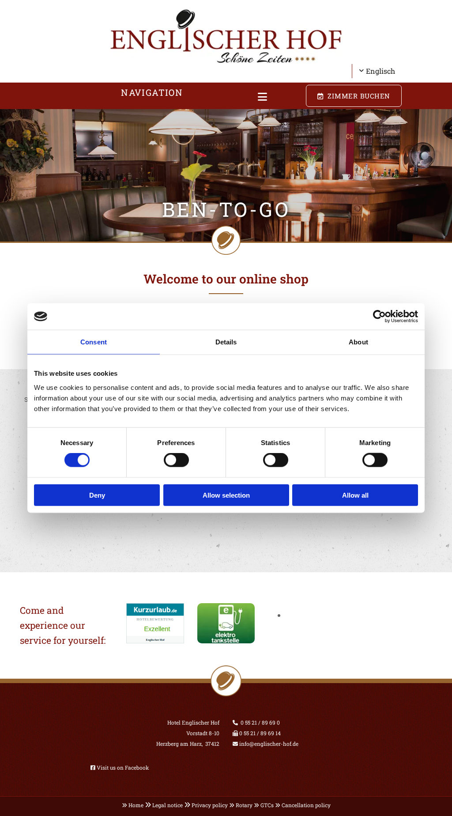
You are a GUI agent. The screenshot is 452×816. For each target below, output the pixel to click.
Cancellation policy (306, 804)
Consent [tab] (93, 342)
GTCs (267, 804)
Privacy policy (210, 804)
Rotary (244, 804)
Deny (97, 495)
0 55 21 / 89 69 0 (260, 722)
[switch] (176, 460)
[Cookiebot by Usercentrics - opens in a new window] (379, 316)
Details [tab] (226, 342)
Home (135, 804)
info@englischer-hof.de (268, 743)
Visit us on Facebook (123, 767)
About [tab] (358, 342)
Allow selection (226, 495)
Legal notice (167, 804)
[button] (262, 97)
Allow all (355, 495)
